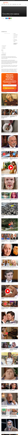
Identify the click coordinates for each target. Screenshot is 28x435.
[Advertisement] (9, 26)
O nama (6, 0)
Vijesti (6, 4)
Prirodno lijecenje (14, 4)
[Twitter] (7, 18)
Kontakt (3, 0)
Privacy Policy (8, 0)
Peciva (3, 5)
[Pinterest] (9, 18)
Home (1, 0)
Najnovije (4, 4)
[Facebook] (6, 18)
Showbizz (20, 4)
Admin (3, 15)
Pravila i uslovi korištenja (12, 0)
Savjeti (17, 4)
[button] (26, 4)
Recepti (10, 4)
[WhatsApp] (11, 18)
